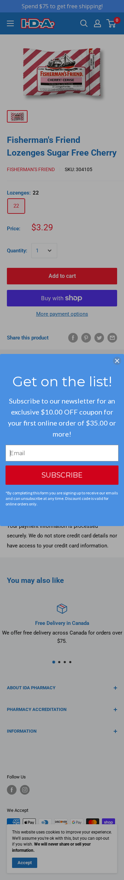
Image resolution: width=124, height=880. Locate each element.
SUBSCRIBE (62, 475)
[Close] (117, 361)
